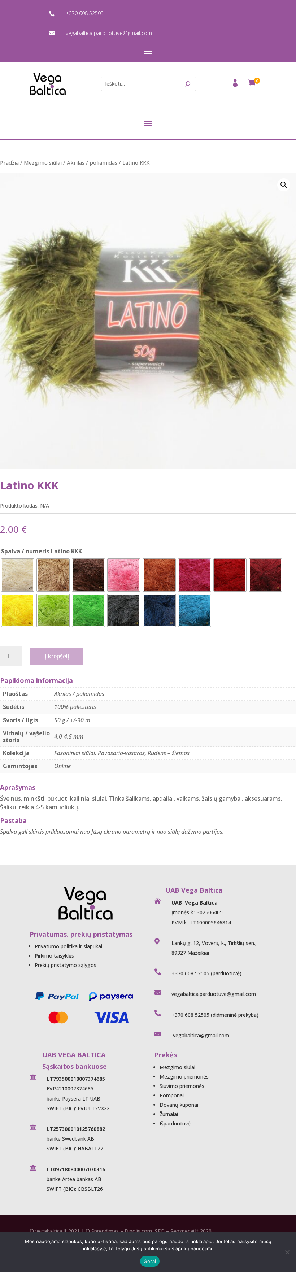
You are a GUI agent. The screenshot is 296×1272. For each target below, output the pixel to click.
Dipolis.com (138, 1231)
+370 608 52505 (85, 13)
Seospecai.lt (184, 1231)
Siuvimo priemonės (182, 1085)
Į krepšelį (57, 656)
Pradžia (9, 162)
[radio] (17, 575)
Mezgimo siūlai (43, 162)
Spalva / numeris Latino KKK (41, 551)
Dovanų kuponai (179, 1104)
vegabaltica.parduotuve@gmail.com (109, 32)
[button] (283, 184)
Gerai (150, 1261)
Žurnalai (169, 1114)
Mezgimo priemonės (184, 1076)
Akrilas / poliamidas (92, 162)
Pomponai (172, 1095)
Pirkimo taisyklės (54, 955)
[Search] (188, 84)
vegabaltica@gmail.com (200, 1035)
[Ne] (287, 1252)
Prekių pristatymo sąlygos (65, 965)
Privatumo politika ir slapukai (68, 946)
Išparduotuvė (175, 1123)
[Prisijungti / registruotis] (235, 85)
